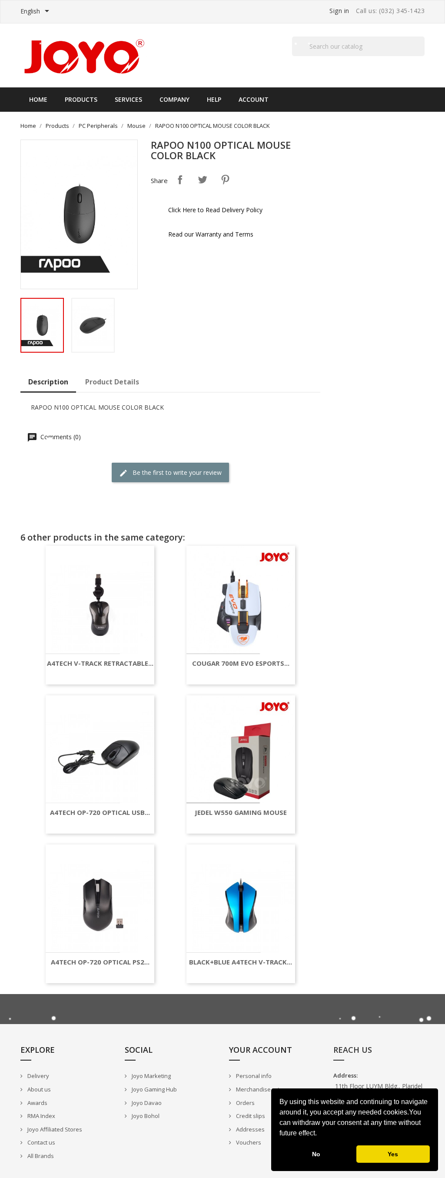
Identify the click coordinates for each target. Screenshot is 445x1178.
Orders (245, 1103)
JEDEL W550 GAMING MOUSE (241, 812)
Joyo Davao (146, 1103)
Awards (36, 1103)
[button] (320, 1134)
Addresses (250, 1129)
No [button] (316, 1154)
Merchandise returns (263, 1089)
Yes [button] (393, 1154)
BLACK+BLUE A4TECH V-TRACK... (240, 962)
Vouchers (248, 1142)
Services (128, 99)
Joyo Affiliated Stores (54, 1129)
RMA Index (40, 1116)
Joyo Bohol (144, 1116)
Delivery (37, 1076)
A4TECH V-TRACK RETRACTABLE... (100, 663)
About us (38, 1089)
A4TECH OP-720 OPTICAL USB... (100, 812)
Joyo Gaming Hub (153, 1089)
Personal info (253, 1076)
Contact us (40, 1142)
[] (421, 55)
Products (81, 99)
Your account (260, 1050)
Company (174, 99)
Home (38, 99)
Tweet (202, 179)
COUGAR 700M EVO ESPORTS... (240, 663)
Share (180, 179)
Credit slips (250, 1116)
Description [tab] (48, 382)
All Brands (40, 1156)
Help (214, 99)
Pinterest (225, 179)
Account (254, 99)
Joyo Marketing (150, 1076)
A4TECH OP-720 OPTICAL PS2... (100, 962)
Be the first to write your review (176, 472)
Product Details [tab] (112, 382)
